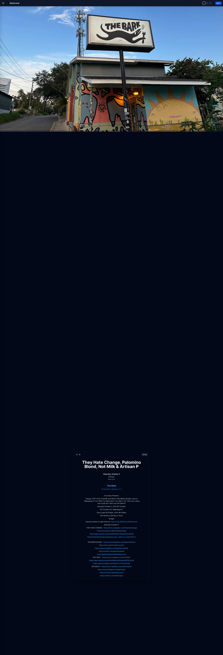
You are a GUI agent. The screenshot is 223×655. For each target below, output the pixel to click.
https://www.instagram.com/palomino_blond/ (111, 548)
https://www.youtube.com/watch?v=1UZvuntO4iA (111, 563)
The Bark (111, 485)
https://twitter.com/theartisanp (111, 576)
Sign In (218, 3)
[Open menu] (3, 3)
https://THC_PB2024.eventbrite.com (124, 522)
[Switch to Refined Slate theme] (207, 3)
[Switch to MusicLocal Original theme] (204, 3)
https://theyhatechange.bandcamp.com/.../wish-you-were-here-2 (111, 537)
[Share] (76, 454)
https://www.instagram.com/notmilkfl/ (116, 557)
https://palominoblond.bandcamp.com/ (111, 554)
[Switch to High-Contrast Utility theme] (213, 3)
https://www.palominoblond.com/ (111, 545)
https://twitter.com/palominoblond (111, 551)
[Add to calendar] (79, 454)
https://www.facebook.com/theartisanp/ (117, 566)
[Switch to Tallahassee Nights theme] (210, 3)
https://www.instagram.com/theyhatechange (120, 528)
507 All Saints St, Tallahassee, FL (110, 489)
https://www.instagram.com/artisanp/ (111, 569)
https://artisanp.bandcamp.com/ (112, 573)
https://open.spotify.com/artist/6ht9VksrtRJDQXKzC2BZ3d (112, 534)
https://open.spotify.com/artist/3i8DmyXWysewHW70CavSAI (111, 560)
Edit (145, 454)
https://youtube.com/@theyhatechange (111, 531)
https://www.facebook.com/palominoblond (119, 542)
